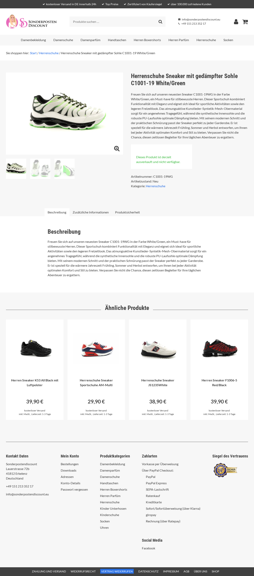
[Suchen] (160, 21)
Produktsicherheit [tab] (127, 212)
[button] (117, 148)
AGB (186, 571)
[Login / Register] (236, 22)
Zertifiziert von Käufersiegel (144, 4)
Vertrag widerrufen (117, 571)
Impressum (171, 571)
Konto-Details (70, 483)
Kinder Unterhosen (113, 508)
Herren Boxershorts (147, 40)
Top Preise (111, 4)
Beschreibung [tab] (57, 212)
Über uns (200, 571)
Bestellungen (70, 464)
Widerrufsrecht (83, 571)
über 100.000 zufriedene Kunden (191, 4)
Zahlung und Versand (49, 571)
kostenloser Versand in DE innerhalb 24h (71, 4)
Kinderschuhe (109, 515)
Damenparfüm (90, 40)
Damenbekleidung (33, 40)
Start (33, 53)
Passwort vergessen (74, 489)
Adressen (67, 477)
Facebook (148, 548)
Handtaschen (117, 40)
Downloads (68, 470)
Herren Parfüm (178, 40)
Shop (215, 571)
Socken (228, 40)
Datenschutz (148, 571)
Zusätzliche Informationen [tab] (91, 212)
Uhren (104, 527)
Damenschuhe (63, 40)
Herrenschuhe (206, 40)
